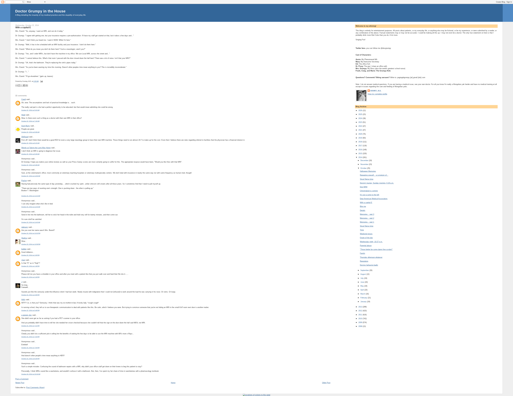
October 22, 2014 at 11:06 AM (30, 176)
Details (362, 210)
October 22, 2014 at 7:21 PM (30, 326)
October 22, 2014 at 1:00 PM (30, 255)
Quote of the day (366, 238)
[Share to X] (21, 85)
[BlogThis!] (19, 85)
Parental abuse (366, 246)
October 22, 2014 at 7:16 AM (30, 121)
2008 (360, 326)
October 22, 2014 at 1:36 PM (30, 266)
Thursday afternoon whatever (371, 257)
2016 (360, 150)
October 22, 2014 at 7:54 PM (30, 347)
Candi (23, 99)
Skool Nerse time (366, 179)
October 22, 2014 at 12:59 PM (30, 244)
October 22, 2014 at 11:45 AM (30, 222)
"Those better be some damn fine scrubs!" (376, 249)
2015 (360, 153)
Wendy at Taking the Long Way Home (36, 148)
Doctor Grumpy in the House (40, 11)
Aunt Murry (25, 126)
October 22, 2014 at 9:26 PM (30, 358)
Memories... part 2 (367, 218)
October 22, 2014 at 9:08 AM (30, 132)
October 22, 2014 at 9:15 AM (30, 143)
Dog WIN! (363, 187)
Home (173, 383)
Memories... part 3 (367, 214)
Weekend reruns (366, 234)
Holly (23, 300)
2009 (360, 322)
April (362, 290)
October (363, 168)
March (363, 294)
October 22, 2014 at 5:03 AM (30, 110)
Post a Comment (21, 379)
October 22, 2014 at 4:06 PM (30, 295)
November (364, 164)
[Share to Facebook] (24, 85)
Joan (23, 260)
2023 (360, 122)
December (364, 160)
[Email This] (16, 85)
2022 (360, 126)
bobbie (23, 249)
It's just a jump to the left (369, 195)
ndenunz (24, 227)
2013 (360, 307)
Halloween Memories (368, 171)
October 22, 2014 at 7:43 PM (30, 336)
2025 (360, 114)
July (362, 278)
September (364, 270)
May (362, 286)
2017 (360, 146)
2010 (360, 319)
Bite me (363, 206)
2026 (360, 110)
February (364, 298)
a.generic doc (26, 315)
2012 (360, 311)
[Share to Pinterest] (26, 85)
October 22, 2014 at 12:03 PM (30, 233)
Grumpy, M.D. (375, 90)
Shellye (24, 238)
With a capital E (23, 27)
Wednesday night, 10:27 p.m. (371, 242)
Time (362, 230)
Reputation (364, 261)
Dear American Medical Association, (374, 199)
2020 (360, 134)
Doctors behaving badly (369, 265)
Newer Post (19, 383)
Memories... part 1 (367, 222)
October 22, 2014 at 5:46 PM (30, 310)
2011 (360, 315)
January (363, 302)
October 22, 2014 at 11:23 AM (30, 196)
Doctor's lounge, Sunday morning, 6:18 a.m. (377, 183)
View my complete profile (377, 94)
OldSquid (24, 137)
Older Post (326, 383)
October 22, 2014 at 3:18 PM (30, 277)
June (362, 282)
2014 (360, 157)
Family (362, 253)
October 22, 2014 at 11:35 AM (30, 207)
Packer (24, 181)
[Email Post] (41, 81)
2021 (360, 130)
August (363, 274)
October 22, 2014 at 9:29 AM (30, 154)
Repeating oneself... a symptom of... (374, 175)
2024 (360, 118)
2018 (360, 142)
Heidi (23, 115)
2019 (360, 138)
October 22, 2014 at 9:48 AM (30, 165)
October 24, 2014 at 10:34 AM (30, 374)
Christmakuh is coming (369, 191)
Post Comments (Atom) (35, 388)
